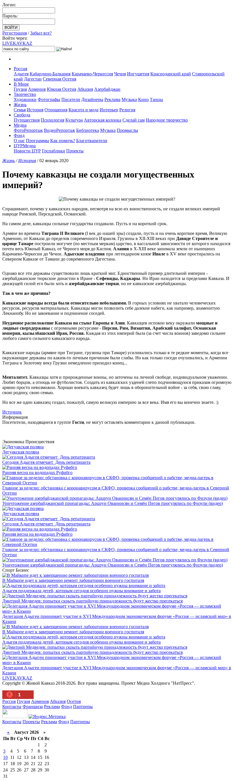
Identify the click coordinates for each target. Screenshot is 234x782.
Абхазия (85, 89)
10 (5, 757)
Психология (52, 120)
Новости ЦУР (27, 150)
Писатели (70, 99)
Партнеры (83, 706)
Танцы (156, 99)
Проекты (75, 150)
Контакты (11, 706)
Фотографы (49, 99)
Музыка (129, 99)
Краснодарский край (170, 73)
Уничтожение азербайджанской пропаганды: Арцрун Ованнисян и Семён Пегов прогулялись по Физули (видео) (112, 503)
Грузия (20, 89)
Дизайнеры (92, 99)
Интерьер (109, 109)
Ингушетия (138, 73)
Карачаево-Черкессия (92, 73)
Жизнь (20, 104)
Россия (20, 68)
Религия (127, 109)
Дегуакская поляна (20, 452)
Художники (25, 99)
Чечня (120, 73)
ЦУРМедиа (25, 145)
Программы (37, 140)
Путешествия (27, 120)
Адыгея (21, 73)
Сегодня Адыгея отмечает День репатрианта (46, 462)
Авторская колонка (102, 120)
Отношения (56, 109)
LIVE (17, 43)
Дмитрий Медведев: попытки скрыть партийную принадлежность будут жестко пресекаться (92, 600)
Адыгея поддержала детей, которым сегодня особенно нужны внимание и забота (81, 590)
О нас (19, 140)
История (35, 109)
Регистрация (14, 33)
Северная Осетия (59, 78)
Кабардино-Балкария (50, 73)
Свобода (22, 114)
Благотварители (91, 140)
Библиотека (87, 130)
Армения (37, 89)
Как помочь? (62, 140)
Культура (74, 120)
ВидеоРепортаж (59, 130)
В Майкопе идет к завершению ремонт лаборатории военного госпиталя (73, 580)
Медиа (20, 125)
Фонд (19, 135)
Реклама (112, 99)
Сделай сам (133, 120)
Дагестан (33, 78)
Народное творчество (167, 120)
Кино (143, 99)
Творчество (25, 94)
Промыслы (127, 130)
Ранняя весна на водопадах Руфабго (37, 472)
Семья (20, 109)
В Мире (21, 84)
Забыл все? (41, 33)
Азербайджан (107, 89)
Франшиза (33, 706)
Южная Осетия (61, 89)
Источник (12, 412)
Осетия (74, 701)
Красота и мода (83, 109)
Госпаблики (53, 150)
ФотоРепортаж (28, 130)
